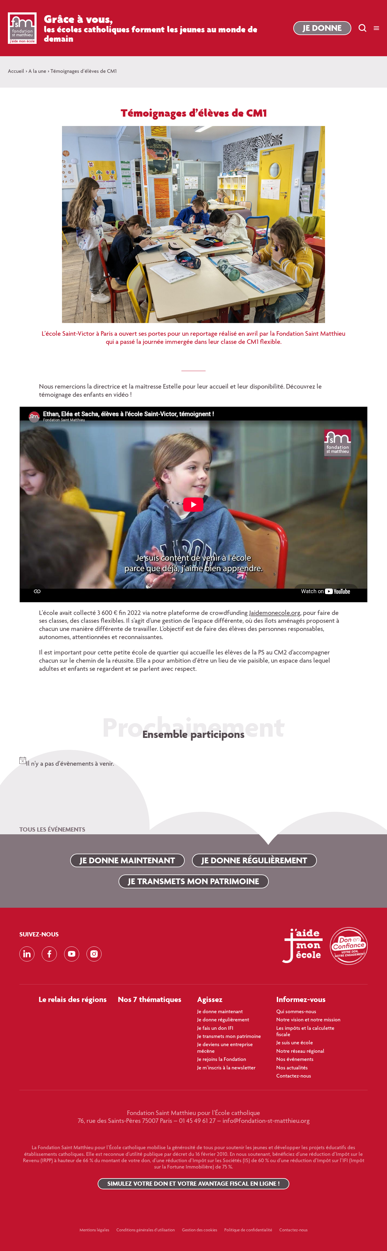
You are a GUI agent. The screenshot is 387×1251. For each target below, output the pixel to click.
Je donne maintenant (127, 860)
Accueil (16, 71)
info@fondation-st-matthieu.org (266, 1121)
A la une (37, 71)
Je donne (322, 27)
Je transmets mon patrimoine (193, 881)
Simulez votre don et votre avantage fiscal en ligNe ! (193, 1183)
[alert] (193, 760)
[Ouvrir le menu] (376, 28)
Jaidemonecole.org (274, 613)
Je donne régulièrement (254, 860)
